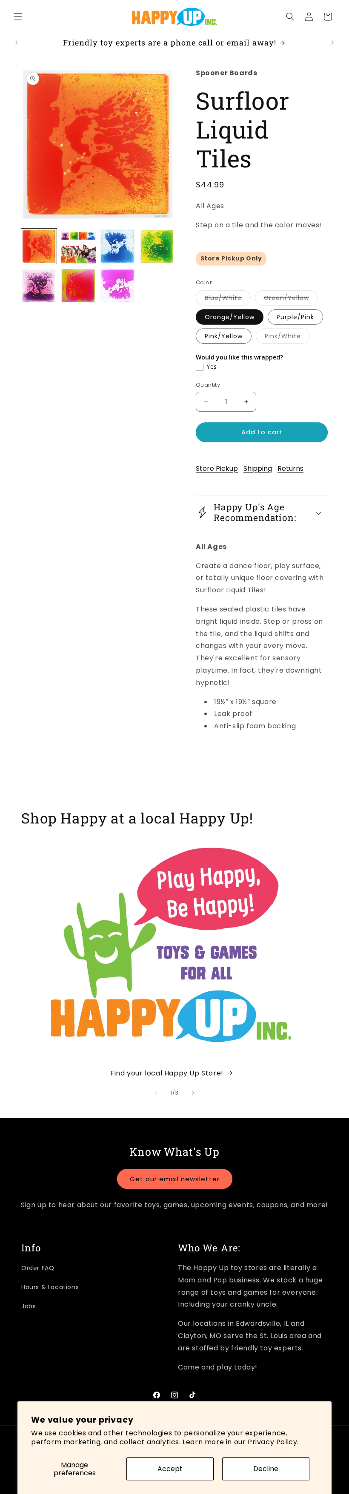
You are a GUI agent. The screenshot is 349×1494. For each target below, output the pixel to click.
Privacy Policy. (273, 1442)
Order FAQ (37, 1268)
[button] (18, 16)
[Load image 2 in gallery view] (78, 246)
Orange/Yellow (230, 317)
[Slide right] (193, 1093)
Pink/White (287, 337)
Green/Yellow (291, 299)
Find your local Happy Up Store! (166, 1073)
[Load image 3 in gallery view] (117, 246)
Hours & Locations (50, 1287)
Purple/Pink (295, 317)
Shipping (257, 468)
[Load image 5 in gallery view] (39, 285)
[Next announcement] (332, 42)
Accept (170, 1469)
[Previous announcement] (16, 42)
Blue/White (228, 299)
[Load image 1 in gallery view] (39, 246)
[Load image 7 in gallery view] (117, 285)
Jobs (28, 1306)
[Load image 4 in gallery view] (157, 246)
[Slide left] (155, 1093)
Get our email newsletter (175, 1178)
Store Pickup (217, 468)
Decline (265, 1469)
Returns (290, 468)
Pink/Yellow (224, 336)
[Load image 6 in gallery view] (78, 285)
